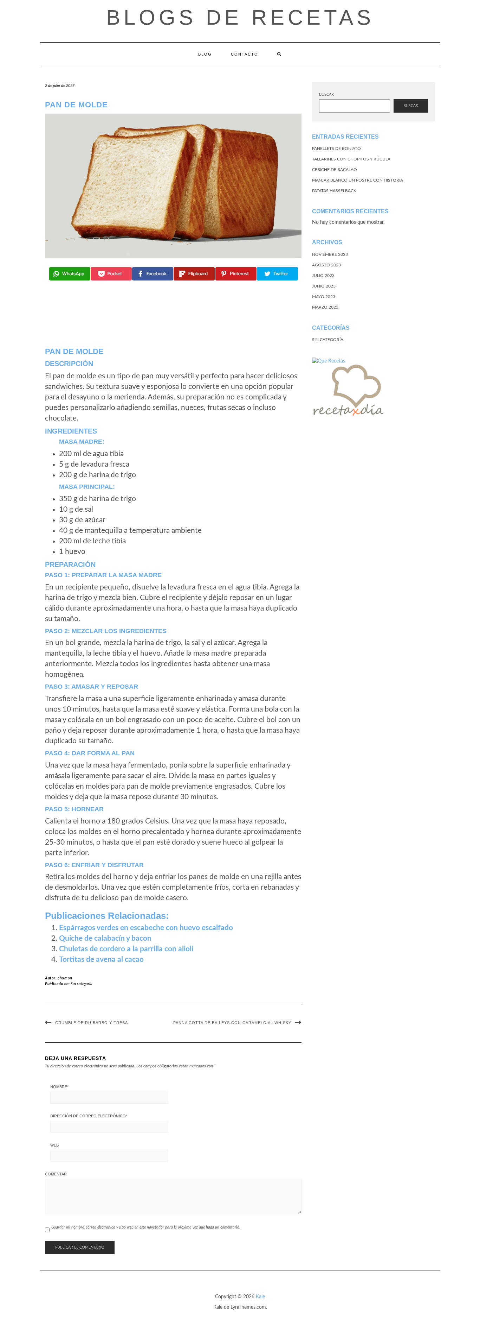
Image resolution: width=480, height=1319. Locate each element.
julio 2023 (323, 275)
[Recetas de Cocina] (347, 392)
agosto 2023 (326, 265)
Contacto (244, 54)
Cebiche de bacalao (334, 170)
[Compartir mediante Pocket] (111, 273)
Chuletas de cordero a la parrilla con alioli (126, 949)
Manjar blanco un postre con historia (357, 180)
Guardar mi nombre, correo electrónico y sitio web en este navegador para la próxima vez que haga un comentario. (145, 1227)
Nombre (59, 1087)
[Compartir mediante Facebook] (152, 273)
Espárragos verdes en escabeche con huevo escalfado (146, 928)
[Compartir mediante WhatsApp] (69, 273)
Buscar (326, 94)
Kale (260, 1296)
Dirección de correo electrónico (88, 1116)
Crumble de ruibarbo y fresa (91, 1023)
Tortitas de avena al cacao (101, 959)
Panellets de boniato (336, 148)
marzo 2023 (325, 307)
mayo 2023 (323, 297)
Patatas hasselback (334, 191)
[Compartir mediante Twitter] (277, 273)
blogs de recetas (240, 17)
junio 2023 (324, 286)
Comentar (56, 1174)
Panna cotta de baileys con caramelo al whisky (232, 1023)
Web (54, 1145)
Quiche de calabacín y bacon (105, 938)
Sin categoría (81, 984)
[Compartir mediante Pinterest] (236, 273)
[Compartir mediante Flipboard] (194, 273)
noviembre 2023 (330, 254)
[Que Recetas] (328, 360)
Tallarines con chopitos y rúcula (351, 159)
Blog (205, 54)
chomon (65, 978)
